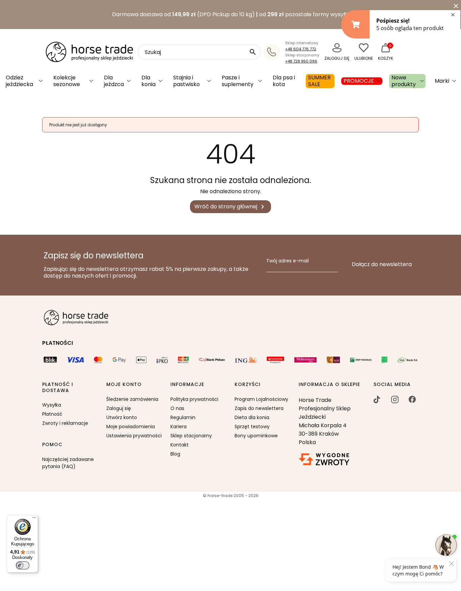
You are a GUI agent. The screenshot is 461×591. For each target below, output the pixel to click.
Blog (175, 454)
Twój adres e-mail (287, 261)
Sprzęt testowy (252, 426)
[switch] (22, 565)
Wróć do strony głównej (230, 207)
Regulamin (182, 417)
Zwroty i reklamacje (65, 423)
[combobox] (199, 52)
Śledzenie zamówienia (132, 399)
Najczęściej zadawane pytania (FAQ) (68, 463)
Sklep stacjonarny (191, 435)
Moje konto (124, 385)
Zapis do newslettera (259, 408)
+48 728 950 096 (301, 61)
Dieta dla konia (252, 417)
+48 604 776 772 (300, 49)
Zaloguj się (118, 408)
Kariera (178, 426)
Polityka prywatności (194, 399)
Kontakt (179, 444)
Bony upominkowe (256, 435)
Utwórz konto (121, 417)
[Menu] (34, 519)
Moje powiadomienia (130, 426)
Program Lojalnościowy (261, 399)
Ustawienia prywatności (134, 435)
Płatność (52, 414)
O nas (177, 408)
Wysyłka (51, 405)
